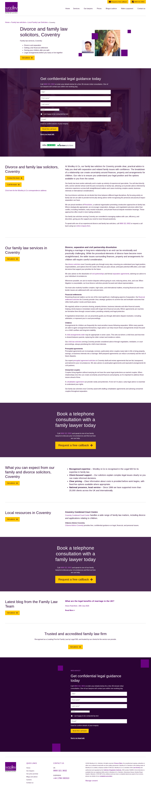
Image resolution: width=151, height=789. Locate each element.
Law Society (136, 767)
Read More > (70, 610)
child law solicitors (75, 342)
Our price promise (32, 774)
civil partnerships (98, 274)
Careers (29, 780)
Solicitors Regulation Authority (112, 770)
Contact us (141, 8)
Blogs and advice (31, 777)
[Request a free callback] (110, 2)
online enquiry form (83, 226)
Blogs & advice (111, 8)
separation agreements (121, 274)
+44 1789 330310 (61, 778)
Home (67, 8)
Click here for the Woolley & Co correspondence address (25, 190)
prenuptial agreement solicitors (84, 360)
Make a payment (127, 8)
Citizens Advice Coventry (74, 525)
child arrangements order (76, 335)
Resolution (88, 205)
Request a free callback (119, 2)
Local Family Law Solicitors (38, 22)
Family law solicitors (18, 22)
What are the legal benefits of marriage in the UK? (89, 601)
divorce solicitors (74, 264)
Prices (99, 8)
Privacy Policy (118, 763)
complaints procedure (105, 776)
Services (76, 8)
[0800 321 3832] (133, 2)
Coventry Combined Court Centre (77, 515)
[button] (76, 8)
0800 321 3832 (139, 2)
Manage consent (91, 781)
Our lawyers (88, 8)
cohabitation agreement (75, 382)
